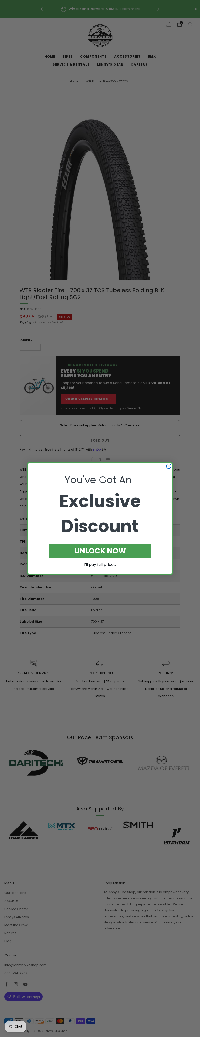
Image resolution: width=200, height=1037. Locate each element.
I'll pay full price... (100, 564)
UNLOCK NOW (100, 551)
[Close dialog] (168, 466)
